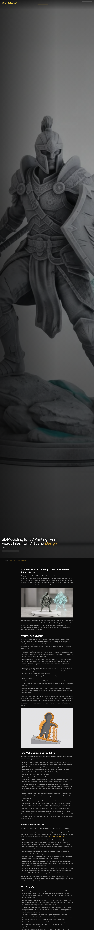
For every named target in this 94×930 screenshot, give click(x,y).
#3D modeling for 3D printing (10, 550)
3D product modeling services (58, 836)
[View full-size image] (47, 602)
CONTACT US (87, 2)
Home (6, 560)
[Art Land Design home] (9, 3)
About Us (53, 3)
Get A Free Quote (64, 3)
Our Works (31, 3)
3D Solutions (42, 2)
